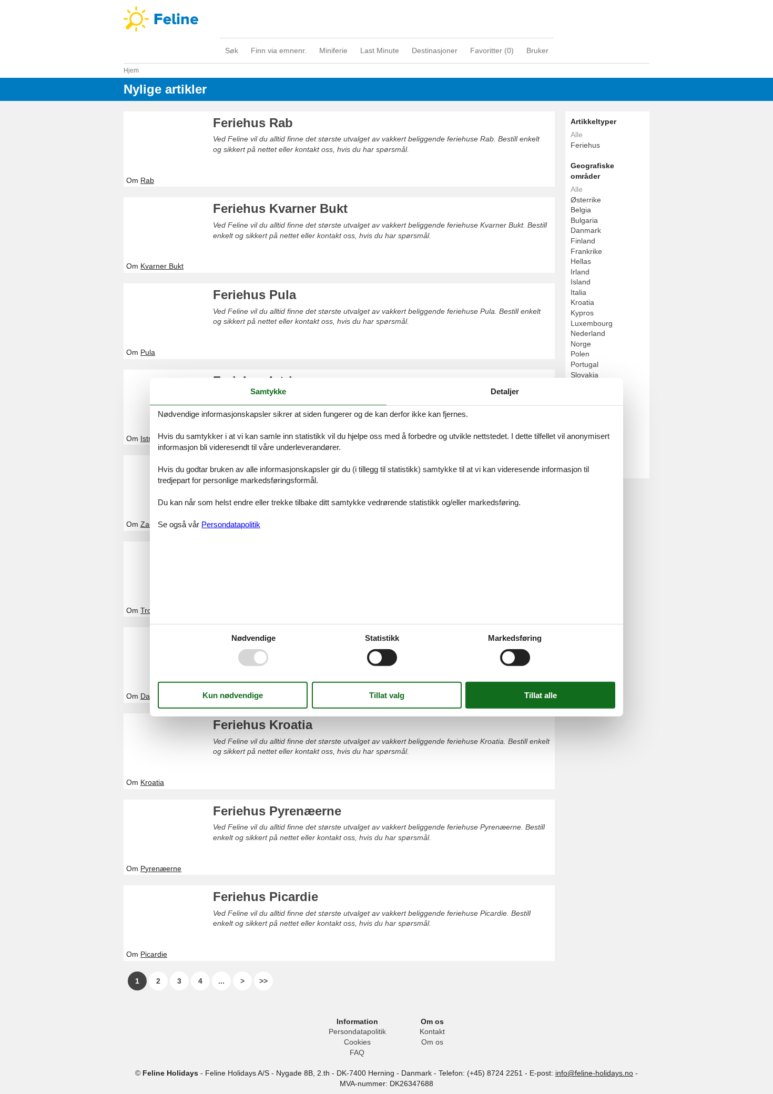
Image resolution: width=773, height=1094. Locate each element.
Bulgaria (584, 220)
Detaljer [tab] (505, 390)
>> (263, 981)
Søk (231, 50)
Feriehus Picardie (265, 896)
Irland (580, 272)
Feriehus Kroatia (262, 725)
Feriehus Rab (253, 123)
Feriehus (585, 145)
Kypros (582, 313)
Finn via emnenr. (279, 50)
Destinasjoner (434, 50)
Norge (581, 344)
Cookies (357, 1042)
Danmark (586, 230)
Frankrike (586, 251)
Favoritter (492, 50)
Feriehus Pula (254, 295)
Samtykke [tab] (268, 390)
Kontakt (432, 1031)
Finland (583, 241)
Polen (580, 354)
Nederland (588, 333)
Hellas (581, 261)
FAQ (357, 1052)
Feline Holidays (386, 19)
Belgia (581, 210)
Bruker (537, 50)
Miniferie (333, 50)
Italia (578, 292)
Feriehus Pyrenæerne (277, 811)
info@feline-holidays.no (594, 1073)
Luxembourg (592, 323)
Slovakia (584, 375)
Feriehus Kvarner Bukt (280, 208)
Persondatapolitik (357, 1031)
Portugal (584, 364)
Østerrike (586, 200)
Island (581, 282)
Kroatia (582, 302)
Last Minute (379, 50)
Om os (432, 1042)
